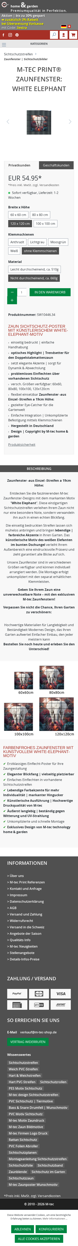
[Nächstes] (70, 122)
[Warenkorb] (73, 35)
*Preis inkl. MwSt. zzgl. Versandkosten (33, 185)
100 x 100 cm (45, 223)
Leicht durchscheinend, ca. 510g (34, 269)
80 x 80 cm (40, 215)
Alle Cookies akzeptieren (39, 1239)
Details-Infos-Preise (24, 959)
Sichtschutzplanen (23, 1152)
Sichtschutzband (50, 1165)
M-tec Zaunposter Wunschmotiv (33, 1184)
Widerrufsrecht (21, 921)
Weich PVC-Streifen (23, 1069)
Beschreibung (39, 468)
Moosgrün (58, 242)
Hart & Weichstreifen (25, 1075)
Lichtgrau (37, 242)
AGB (13, 908)
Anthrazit (17, 242)
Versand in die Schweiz (27, 927)
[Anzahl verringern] (12, 292)
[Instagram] (10, 35)
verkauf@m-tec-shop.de (38, 1032)
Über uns (17, 876)
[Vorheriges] (8, 122)
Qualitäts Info (20, 940)
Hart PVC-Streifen (22, 1082)
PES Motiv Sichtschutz (25, 1088)
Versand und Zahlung (26, 914)
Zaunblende (18, 1172)
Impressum (18, 895)
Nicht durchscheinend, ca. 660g (34, 278)
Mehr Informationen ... (55, 1218)
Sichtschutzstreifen (23, 1062)
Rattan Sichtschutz (23, 1140)
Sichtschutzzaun (21, 1178)
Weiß (14, 251)
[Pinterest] (17, 35)
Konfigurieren (51, 1229)
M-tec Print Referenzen (27, 882)
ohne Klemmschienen (40, 251)
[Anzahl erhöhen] (12, 300)
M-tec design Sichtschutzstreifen (33, 1095)
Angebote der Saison (25, 933)
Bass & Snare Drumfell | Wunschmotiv (38, 1107)
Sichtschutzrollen (53, 1082)
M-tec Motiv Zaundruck (26, 1120)
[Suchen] (54, 35)
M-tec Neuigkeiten (24, 946)
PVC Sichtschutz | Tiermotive (31, 1101)
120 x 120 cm (20, 223)
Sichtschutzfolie (21, 1165)
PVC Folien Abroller (23, 1146)
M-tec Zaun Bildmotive (26, 1127)
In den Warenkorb (50, 292)
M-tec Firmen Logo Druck (28, 1133)
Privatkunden (19, 165)
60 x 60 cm (18, 215)
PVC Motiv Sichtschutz (26, 1114)
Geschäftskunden (56, 165)
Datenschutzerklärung (27, 901)
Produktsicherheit (21, 444)
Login (64, 35)
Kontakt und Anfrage (26, 888)
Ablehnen (22, 1229)
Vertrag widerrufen (27, 1042)
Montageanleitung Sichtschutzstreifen (38, 1159)
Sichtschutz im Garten (48, 1172)
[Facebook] (3, 35)
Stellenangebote (22, 953)
